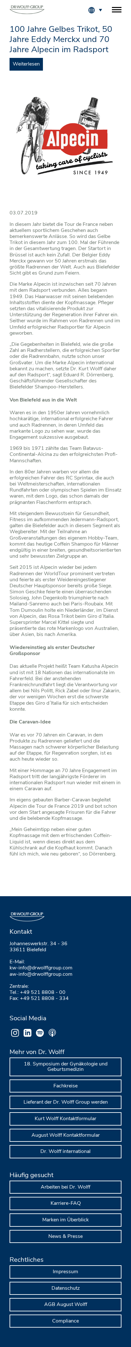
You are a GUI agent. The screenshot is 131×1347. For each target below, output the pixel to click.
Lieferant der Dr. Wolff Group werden (66, 1102)
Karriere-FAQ (66, 1203)
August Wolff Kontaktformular (65, 1135)
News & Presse (65, 1236)
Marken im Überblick (65, 1219)
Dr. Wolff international (65, 1151)
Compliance (65, 1320)
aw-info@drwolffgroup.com (41, 974)
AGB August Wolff (65, 1304)
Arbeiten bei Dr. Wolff (65, 1186)
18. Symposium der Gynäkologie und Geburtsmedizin (65, 1066)
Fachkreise (65, 1085)
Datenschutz (66, 1288)
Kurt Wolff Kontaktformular (65, 1118)
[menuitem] (100, 9)
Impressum (65, 1271)
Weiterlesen (26, 63)
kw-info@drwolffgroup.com (41, 967)
